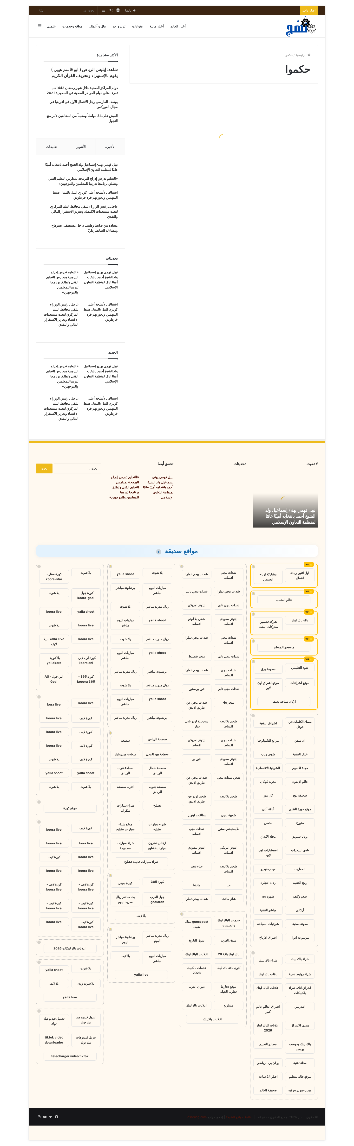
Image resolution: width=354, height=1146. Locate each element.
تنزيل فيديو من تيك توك (86, 1019)
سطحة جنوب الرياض (157, 789)
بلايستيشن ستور (228, 829)
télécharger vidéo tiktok (70, 1056)
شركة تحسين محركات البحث (268, 624)
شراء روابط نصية (300, 974)
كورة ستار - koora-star (54, 576)
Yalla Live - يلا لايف (54, 641)
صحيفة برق (268, 669)
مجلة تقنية (300, 1063)
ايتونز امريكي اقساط (196, 742)
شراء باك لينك (300, 959)
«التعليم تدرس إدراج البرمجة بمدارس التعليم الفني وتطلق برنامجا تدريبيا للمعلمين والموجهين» (62, 282)
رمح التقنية (300, 883)
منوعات (137, 26)
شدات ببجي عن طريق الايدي (196, 704)
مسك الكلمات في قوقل (300, 724)
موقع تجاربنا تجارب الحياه (228, 989)
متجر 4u (228, 702)
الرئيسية (301, 55)
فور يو (197, 759)
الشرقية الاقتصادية (268, 768)
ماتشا (196, 885)
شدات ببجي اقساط (228, 575)
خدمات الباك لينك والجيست (228, 922)
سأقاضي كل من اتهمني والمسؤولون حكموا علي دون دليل (276, 183)
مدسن (268, 823)
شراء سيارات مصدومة (125, 845)
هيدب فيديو (268, 869)
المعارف (300, 869)
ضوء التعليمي (299, 667)
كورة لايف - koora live (86, 886)
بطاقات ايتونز (197, 815)
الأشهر (81, 146)
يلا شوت (157, 572)
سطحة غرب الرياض (125, 770)
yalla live (141, 974)
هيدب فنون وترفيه (300, 1090)
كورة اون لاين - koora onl (86, 660)
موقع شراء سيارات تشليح (125, 826)
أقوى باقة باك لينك (229, 968)
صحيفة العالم (268, 1090)
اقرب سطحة (125, 787)
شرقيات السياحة (268, 924)
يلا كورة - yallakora (54, 660)
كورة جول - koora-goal (85, 595)
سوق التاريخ (196, 940)
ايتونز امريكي (196, 605)
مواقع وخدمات (72, 26)
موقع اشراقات (299, 683)
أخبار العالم (178, 26)
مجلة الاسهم (300, 768)
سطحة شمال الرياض (157, 770)
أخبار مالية (157, 26)
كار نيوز (268, 795)
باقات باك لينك (268, 974)
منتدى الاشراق (300, 1025)
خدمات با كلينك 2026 (196, 970)
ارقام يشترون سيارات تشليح (157, 845)
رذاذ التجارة (268, 883)
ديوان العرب (197, 986)
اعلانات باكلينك (212, 1019)
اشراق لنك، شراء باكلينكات (300, 990)
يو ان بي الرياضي (268, 1063)
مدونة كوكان (268, 781)
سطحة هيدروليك (125, 754)
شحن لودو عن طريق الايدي (197, 798)
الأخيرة (110, 146)
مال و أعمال (97, 26)
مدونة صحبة (300, 924)
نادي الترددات (300, 850)
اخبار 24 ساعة (268, 1076)
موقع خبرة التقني (300, 809)
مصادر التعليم (268, 1044)
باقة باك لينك (300, 620)
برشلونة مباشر (125, 588)
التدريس (300, 1006)
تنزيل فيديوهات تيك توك (86, 1039)
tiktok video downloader (54, 1039)
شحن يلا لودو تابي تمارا (196, 723)
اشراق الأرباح (268, 937)
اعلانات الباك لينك (268, 988)
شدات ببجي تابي (197, 591)
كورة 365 (157, 882)
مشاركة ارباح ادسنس (268, 576)
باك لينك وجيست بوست (300, 1046)
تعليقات (51, 146)
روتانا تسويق (300, 836)
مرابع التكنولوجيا (268, 740)
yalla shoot (125, 574)
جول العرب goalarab (157, 899)
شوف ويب (268, 754)
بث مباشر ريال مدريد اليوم (125, 899)
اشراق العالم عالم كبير (268, 1009)
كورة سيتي (125, 883)
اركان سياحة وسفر (284, 701)
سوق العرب (228, 940)
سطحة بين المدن (157, 754)
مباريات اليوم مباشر (157, 590)
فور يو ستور (196, 689)
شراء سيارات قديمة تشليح (141, 862)
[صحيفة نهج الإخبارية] (301, 26)
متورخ (300, 823)
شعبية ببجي (228, 815)
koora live (54, 611)
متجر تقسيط (197, 656)
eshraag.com (197, 1117)
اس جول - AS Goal (54, 679)
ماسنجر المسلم (284, 647)
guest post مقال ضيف (196, 924)
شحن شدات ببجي (228, 777)
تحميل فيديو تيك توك (54, 1021)
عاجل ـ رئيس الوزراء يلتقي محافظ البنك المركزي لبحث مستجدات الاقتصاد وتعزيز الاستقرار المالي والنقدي (84, 211)
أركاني (300, 910)
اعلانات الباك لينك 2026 (268, 1027)
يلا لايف (141, 915)
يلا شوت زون (86, 983)
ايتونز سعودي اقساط (228, 621)
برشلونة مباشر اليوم (125, 939)
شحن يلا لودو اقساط (196, 621)
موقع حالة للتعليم (300, 1076)
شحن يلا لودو (228, 796)
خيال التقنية (300, 754)
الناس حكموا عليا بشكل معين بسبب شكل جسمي (181, 151)
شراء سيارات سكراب (125, 807)
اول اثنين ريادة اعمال (299, 575)
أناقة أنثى (268, 809)
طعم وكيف (300, 896)
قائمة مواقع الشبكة (238, 1117)
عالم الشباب (284, 600)
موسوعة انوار (300, 937)
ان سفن (300, 740)
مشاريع (228, 1005)
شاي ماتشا (229, 899)
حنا (228, 885)
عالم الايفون (300, 781)
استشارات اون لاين (268, 852)
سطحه (125, 740)
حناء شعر (197, 866)
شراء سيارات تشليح (157, 826)
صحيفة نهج (300, 795)
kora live (54, 704)
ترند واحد (119, 26)
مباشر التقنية (268, 910)
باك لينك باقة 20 (228, 954)
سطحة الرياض (157, 739)
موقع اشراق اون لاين (268, 685)
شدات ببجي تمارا (196, 574)
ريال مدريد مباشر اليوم (157, 938)
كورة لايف (85, 718)
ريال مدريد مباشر (157, 606)
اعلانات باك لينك (196, 1005)
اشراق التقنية (268, 723)
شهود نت (268, 896)
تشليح (157, 805)
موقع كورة (70, 808)
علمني (51, 26)
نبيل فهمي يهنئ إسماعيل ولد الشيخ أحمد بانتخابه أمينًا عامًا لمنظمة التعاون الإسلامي (290, 516)
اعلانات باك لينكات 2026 (69, 948)
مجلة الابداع (268, 836)
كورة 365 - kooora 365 (86, 679)
